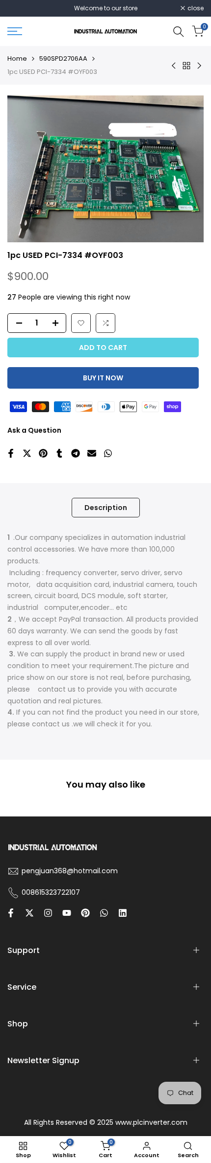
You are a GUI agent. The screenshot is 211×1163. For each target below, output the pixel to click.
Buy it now (103, 378)
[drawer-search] (178, 31)
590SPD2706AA (63, 58)
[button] (81, 323)
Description (105, 507)
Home (17, 58)
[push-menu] (14, 31)
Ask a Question (34, 430)
